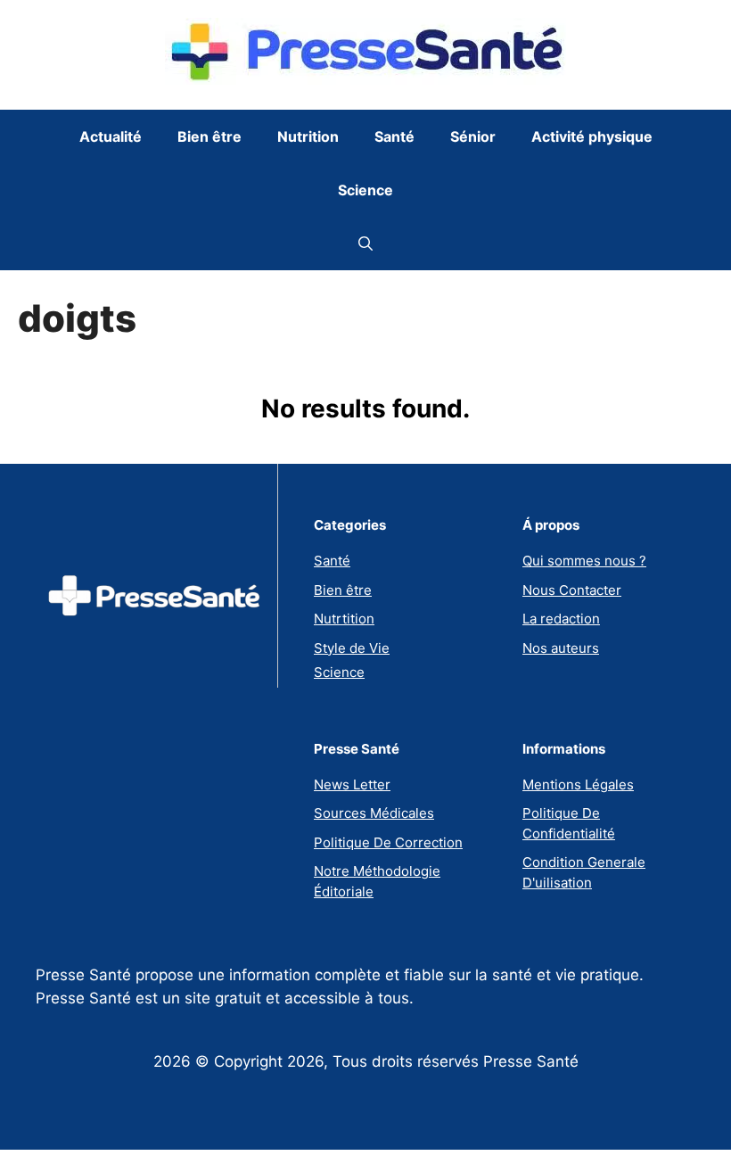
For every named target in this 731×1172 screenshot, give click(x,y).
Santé (394, 136)
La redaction (561, 618)
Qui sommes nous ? (584, 560)
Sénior (473, 136)
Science (365, 190)
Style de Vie (352, 648)
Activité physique (592, 136)
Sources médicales (374, 813)
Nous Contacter (571, 590)
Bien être (209, 136)
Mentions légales (578, 784)
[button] (365, 243)
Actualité (110, 136)
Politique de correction (388, 842)
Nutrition (308, 136)
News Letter (352, 784)
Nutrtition (344, 618)
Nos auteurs (560, 648)
